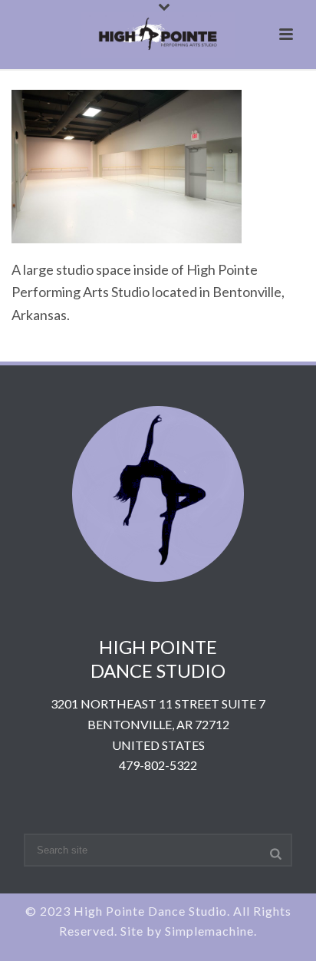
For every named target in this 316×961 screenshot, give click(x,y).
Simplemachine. (211, 930)
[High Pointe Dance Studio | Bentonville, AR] (158, 34)
